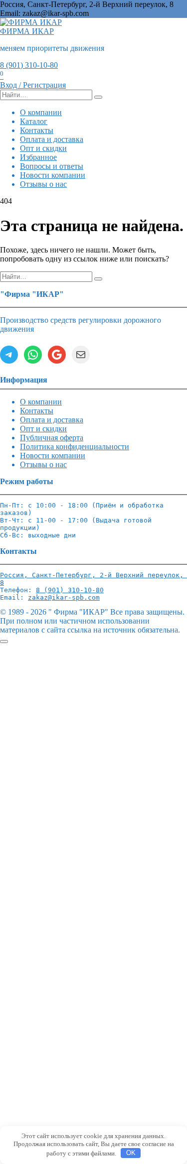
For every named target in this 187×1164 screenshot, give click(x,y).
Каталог (33, 121)
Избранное (38, 157)
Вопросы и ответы (51, 166)
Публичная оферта (51, 437)
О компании (41, 112)
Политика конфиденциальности (74, 446)
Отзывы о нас (43, 184)
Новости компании (52, 175)
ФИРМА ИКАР (27, 31)
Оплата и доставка (51, 139)
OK (131, 1153)
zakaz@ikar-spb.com (64, 597)
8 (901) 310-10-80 (29, 65)
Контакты (36, 130)
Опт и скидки (43, 148)
